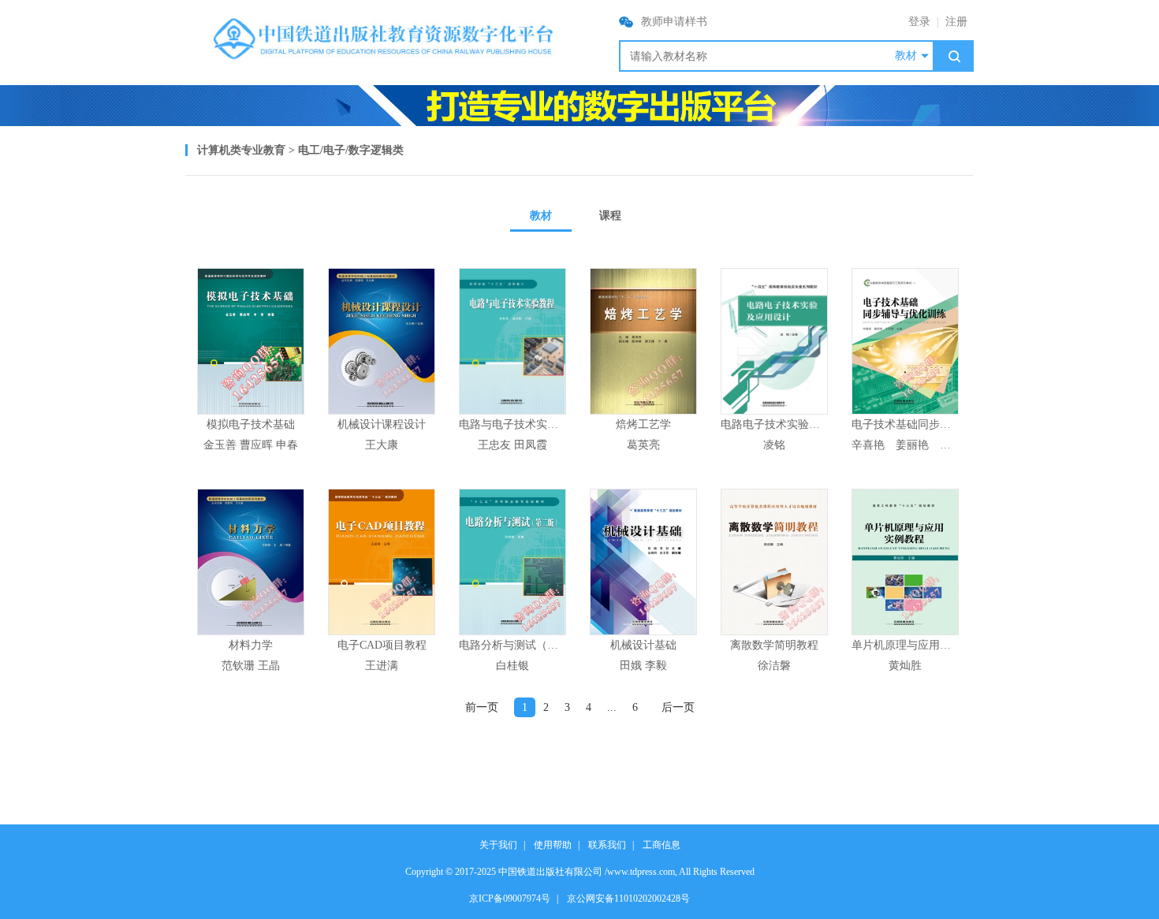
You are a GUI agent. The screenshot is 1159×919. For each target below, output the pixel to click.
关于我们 (498, 844)
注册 (956, 22)
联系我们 (607, 844)
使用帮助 (553, 844)
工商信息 (661, 844)
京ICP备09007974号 (509, 898)
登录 (919, 22)
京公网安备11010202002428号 (628, 898)
